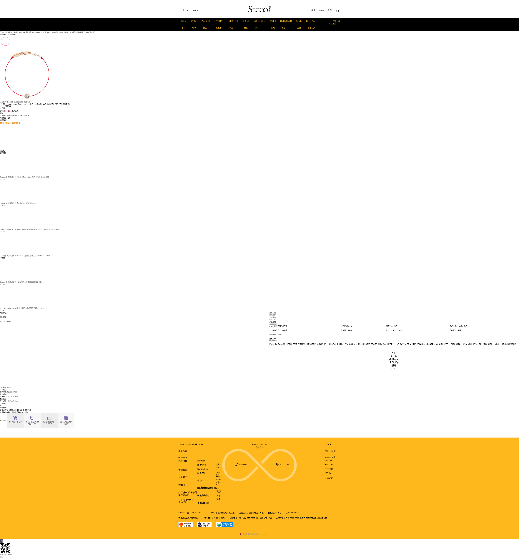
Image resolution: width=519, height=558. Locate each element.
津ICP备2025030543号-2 (192, 513)
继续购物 (13, 392)
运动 (273, 28)
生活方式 (311, 28)
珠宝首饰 (219, 28)
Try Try (328, 461)
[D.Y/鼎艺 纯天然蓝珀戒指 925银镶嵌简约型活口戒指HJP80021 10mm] (11, 243)
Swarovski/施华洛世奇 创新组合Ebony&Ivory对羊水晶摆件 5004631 (24, 177)
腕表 (205, 28)
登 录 (313, 10)
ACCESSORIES (259, 21)
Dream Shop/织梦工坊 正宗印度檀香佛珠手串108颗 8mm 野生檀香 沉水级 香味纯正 (30, 230)
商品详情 (272, 313)
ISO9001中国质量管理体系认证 (221, 513)
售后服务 (272, 317)
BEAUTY (299, 21)
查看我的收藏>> (12, 397)
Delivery (201, 461)
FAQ (218, 476)
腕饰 (10, 32)
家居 (283, 28)
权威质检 (17, 102)
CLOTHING (234, 21)
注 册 (330, 10)
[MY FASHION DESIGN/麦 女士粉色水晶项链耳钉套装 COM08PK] (11, 296)
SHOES (246, 21)
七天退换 (10, 102)
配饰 (256, 28)
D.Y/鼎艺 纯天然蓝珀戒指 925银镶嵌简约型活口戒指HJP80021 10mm (25, 256)
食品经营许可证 (274, 513)
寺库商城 (329, 469)
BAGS (193, 21)
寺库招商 (182, 485)
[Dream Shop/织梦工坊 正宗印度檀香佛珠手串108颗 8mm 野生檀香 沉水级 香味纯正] (11, 217)
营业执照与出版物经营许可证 (251, 513)
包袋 (194, 28)
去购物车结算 (5, 392)
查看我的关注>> (12, 401)
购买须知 (272, 320)
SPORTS (273, 21)
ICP (180, 513)
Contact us (202, 469)
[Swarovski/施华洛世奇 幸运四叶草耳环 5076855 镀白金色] (11, 270)
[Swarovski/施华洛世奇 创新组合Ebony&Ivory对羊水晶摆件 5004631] (11, 165)
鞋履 (246, 28)
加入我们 (182, 477)
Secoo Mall (330, 457)
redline (21, 32)
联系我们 (201, 473)
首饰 (6, 32)
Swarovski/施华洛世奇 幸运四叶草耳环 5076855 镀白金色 (21, 282)
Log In (309, 10)
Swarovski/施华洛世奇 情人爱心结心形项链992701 (18, 203)
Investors (182, 457)
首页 (184, 28)
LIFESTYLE (310, 21)
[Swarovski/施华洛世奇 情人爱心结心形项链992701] (11, 191)
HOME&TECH (286, 21)
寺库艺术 (329, 478)
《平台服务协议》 (187, 500)
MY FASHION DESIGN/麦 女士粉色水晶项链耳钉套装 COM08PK (23, 308)
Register (321, 10)
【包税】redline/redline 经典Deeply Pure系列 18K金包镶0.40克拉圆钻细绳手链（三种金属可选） (60, 32)
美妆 (299, 28)
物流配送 (201, 465)
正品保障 (3, 102)
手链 (15, 32)
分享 (22, 102)
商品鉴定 (272, 315)
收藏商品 (27, 102)
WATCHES (206, 21)
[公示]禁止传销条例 (187, 492)
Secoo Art (329, 465)
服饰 (232, 28)
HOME (183, 21)
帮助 (199, 480)
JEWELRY (218, 21)
